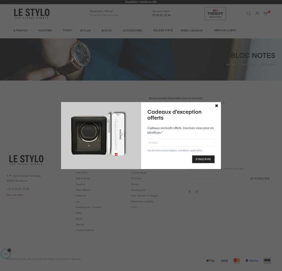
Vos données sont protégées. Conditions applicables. (175, 150)
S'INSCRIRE (203, 159)
